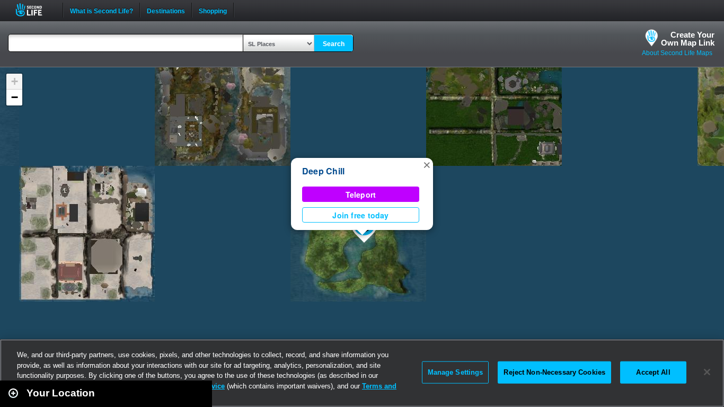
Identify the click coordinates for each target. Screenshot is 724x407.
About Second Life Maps (677, 53)
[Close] (707, 372)
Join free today (360, 215)
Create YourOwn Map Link (687, 38)
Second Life (35, 10)
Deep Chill (323, 171)
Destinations (166, 10)
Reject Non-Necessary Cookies (554, 372)
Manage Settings (455, 372)
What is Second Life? (101, 10)
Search (334, 44)
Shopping (213, 10)
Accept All (653, 372)
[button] (426, 164)
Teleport (361, 194)
